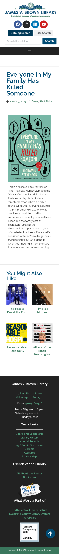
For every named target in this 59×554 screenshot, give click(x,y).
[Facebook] (18, 24)
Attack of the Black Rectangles (42, 351)
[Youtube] (44, 24)
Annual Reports (29, 441)
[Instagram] (26, 24)
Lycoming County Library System (29, 513)
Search (49, 41)
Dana (35, 101)
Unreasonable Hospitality (17, 349)
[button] (29, 51)
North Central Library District (29, 510)
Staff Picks (45, 101)
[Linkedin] (35, 24)
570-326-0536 (33, 403)
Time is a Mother (42, 310)
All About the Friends (29, 473)
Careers (29, 448)
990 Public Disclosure (29, 445)
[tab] (20, 33)
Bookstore (29, 477)
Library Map (29, 456)
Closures (29, 452)
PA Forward (30, 517)
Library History (30, 437)
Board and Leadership (29, 433)
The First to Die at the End (16, 310)
